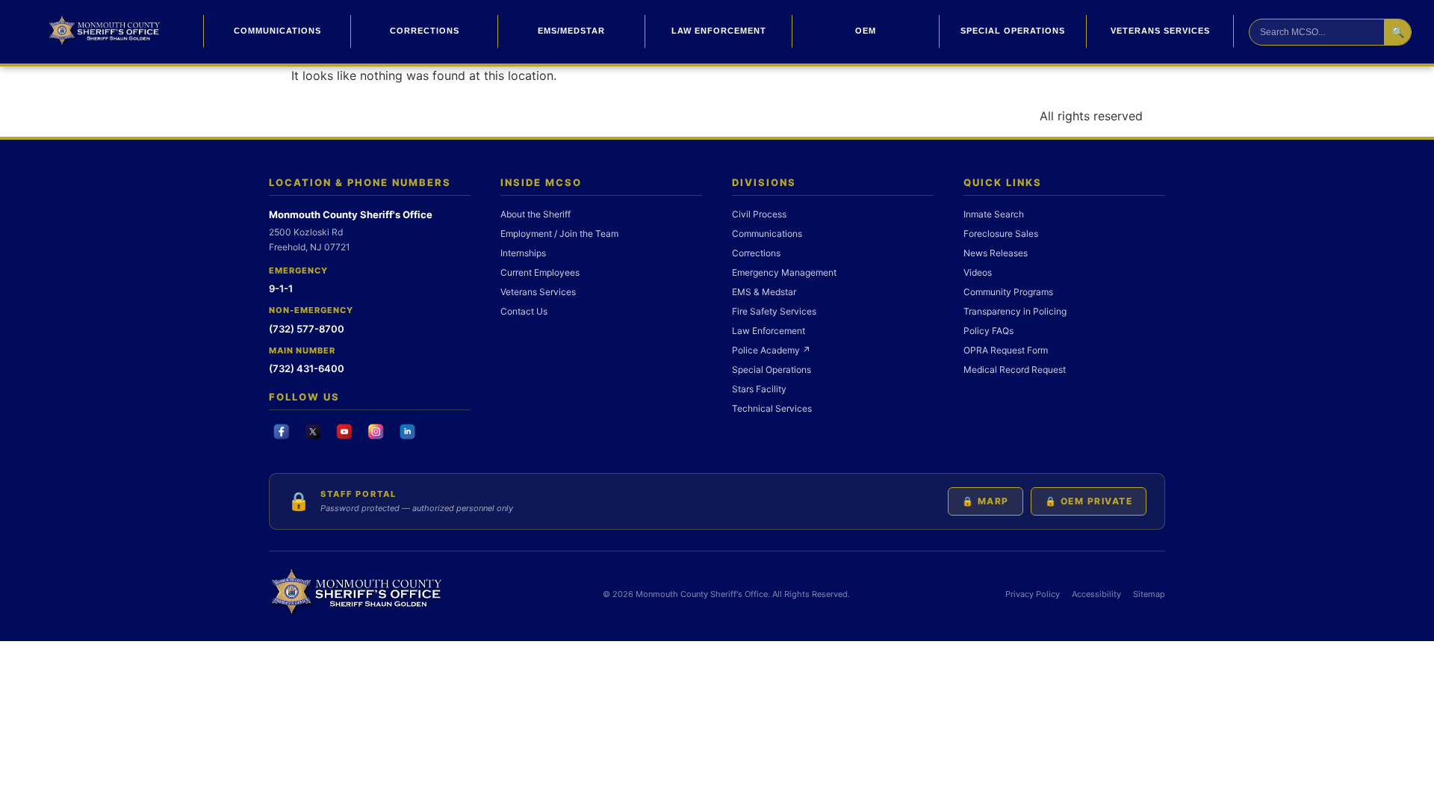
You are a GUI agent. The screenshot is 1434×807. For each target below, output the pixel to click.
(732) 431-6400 (306, 368)
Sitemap (1149, 594)
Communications (277, 30)
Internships (523, 253)
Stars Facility (759, 389)
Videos (977, 272)
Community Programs (1008, 291)
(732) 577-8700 (306, 329)
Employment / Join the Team (559, 233)
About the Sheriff (535, 214)
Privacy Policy (1032, 594)
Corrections (424, 30)
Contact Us (523, 311)
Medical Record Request (1014, 369)
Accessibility (1096, 594)
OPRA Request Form (1005, 350)
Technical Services (772, 408)
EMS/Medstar (571, 30)
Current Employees (540, 272)
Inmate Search (993, 214)
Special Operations (1012, 30)
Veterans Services (1160, 30)
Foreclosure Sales (1000, 233)
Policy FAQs (988, 330)
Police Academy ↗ (771, 350)
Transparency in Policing (1015, 311)
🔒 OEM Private (1089, 501)
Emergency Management (784, 272)
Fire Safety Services (774, 311)
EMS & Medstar (764, 291)
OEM (865, 30)
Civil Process (759, 214)
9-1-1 (281, 288)
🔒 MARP (985, 501)
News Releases (995, 253)
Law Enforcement (718, 30)
